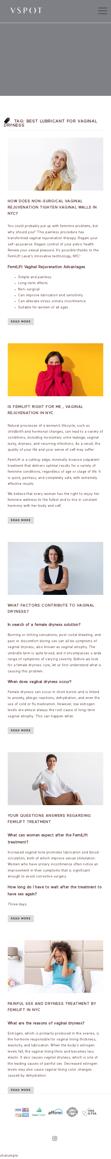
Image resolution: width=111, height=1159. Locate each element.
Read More (21, 321)
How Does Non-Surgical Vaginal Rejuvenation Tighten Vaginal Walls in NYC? (52, 207)
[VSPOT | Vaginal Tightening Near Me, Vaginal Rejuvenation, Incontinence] (26, 10)
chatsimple (9, 1155)
